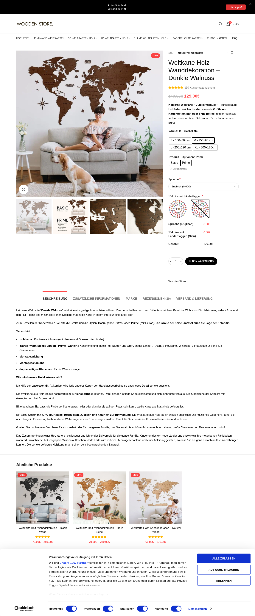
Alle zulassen (223, 558)
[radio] (180, 140)
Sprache (174, 179)
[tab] (55, 296)
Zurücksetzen (180, 169)
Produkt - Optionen (181, 157)
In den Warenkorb (201, 261)
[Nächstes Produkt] (236, 53)
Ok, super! (236, 7)
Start (171, 52)
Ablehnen (224, 580)
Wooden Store (177, 281)
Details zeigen (197, 608)
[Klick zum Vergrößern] (23, 189)
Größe (173, 130)
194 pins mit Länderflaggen (185, 196)
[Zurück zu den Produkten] (232, 53)
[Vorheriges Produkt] (227, 53)
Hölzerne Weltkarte (190, 52)
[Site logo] (35, 23)
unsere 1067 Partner (74, 562)
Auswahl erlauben (224, 569)
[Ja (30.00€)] (177, 209)
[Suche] (220, 24)
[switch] (108, 609)
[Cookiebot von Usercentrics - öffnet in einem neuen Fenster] (24, 609)
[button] (21, 216)
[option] (89, 193)
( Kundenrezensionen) (200, 87)
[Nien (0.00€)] (200, 209)
